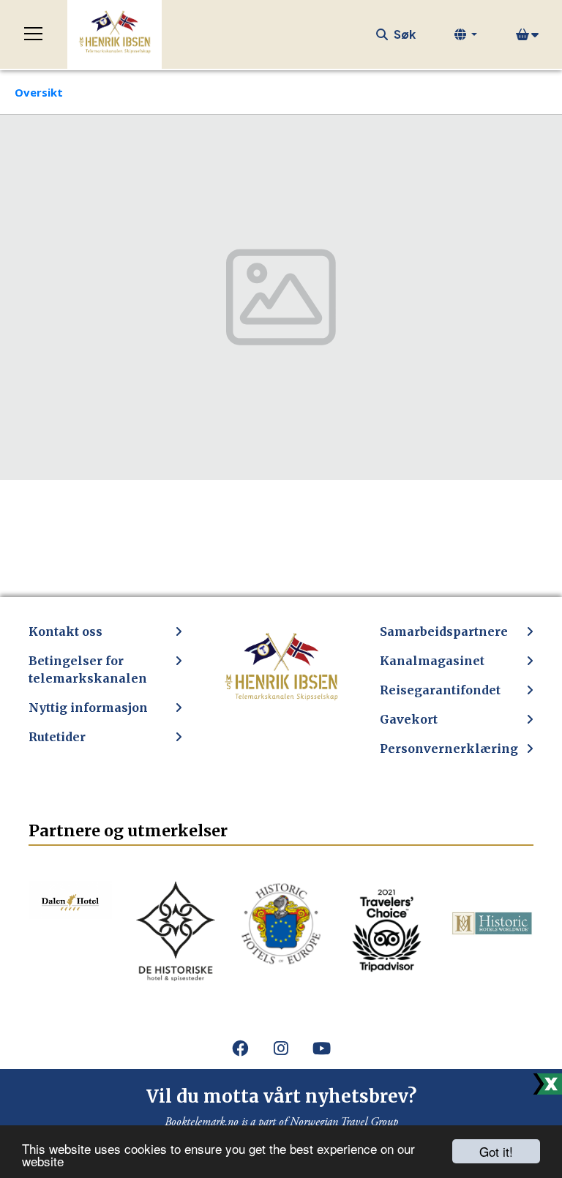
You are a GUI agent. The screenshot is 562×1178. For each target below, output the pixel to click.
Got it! (496, 1151)
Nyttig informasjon (88, 707)
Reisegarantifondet (440, 690)
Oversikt (39, 92)
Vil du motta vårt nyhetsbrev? (281, 1096)
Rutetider (57, 736)
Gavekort (409, 719)
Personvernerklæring (449, 748)
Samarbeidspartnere (444, 631)
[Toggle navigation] (34, 34)
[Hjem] (114, 34)
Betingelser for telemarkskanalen (88, 669)
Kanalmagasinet (432, 660)
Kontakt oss (65, 631)
